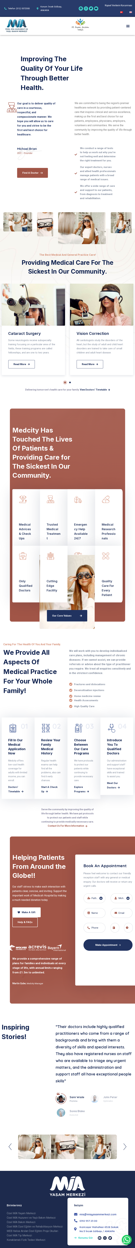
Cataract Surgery (24, 333)
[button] (128, 26)
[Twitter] (91, 8)
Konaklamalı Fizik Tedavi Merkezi (26, 1239)
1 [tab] (65, 382)
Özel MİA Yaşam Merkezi (21, 1213)
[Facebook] (81, 8)
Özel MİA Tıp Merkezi (19, 1235)
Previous (10, 1146)
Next (124, 1146)
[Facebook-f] (99, 1238)
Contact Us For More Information (66, 826)
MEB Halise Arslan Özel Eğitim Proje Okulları (32, 1231)
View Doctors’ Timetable (93, 389)
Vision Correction (93, 333)
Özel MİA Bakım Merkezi (21, 1222)
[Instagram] (86, 8)
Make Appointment (106, 945)
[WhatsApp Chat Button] (127, 1240)
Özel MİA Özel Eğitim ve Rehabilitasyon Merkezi (35, 1226)
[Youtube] (96, 8)
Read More (20, 364)
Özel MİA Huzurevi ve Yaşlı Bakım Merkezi (31, 1217)
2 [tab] (70, 382)
